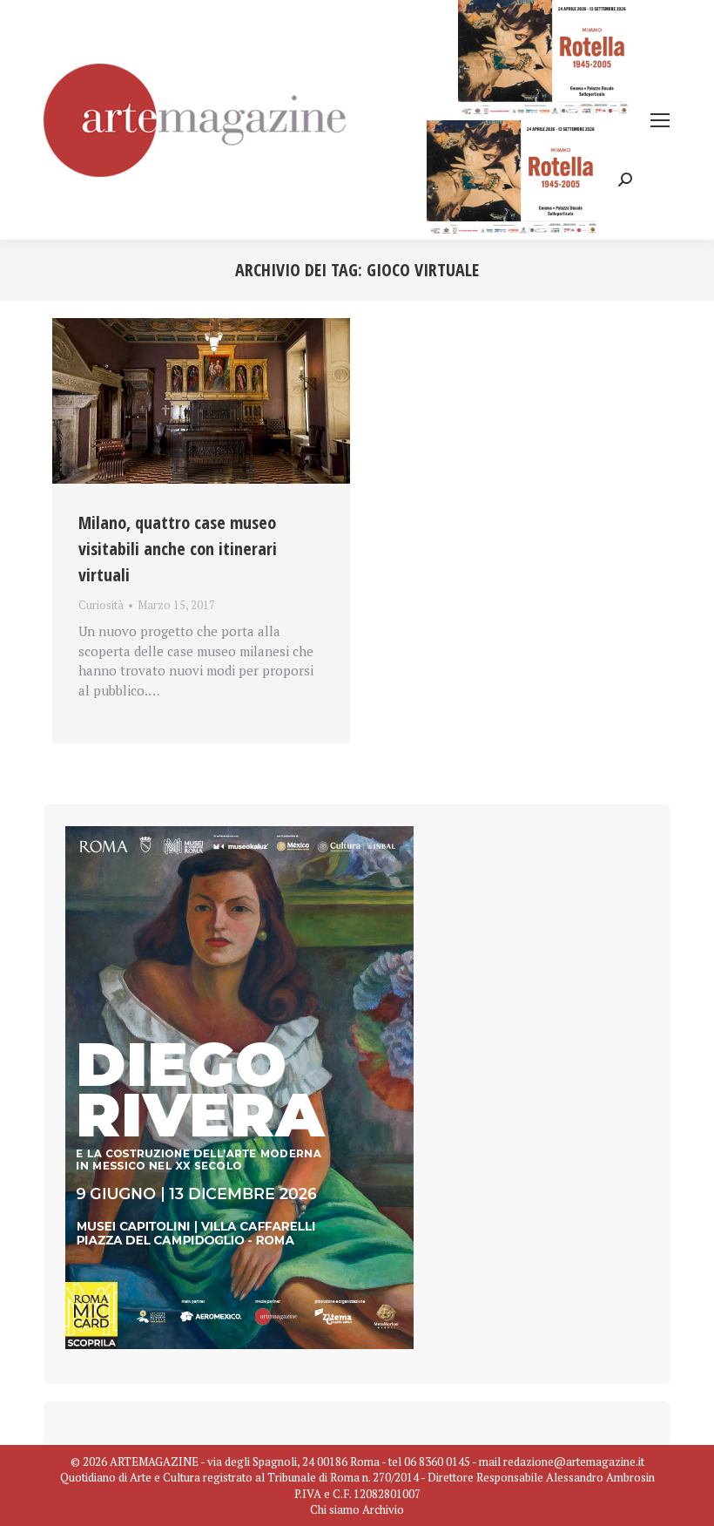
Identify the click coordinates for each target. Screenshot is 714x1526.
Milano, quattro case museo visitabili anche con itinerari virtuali (177, 549)
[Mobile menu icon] (660, 120)
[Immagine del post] (201, 401)
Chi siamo (335, 1509)
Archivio (383, 1509)
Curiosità (101, 605)
